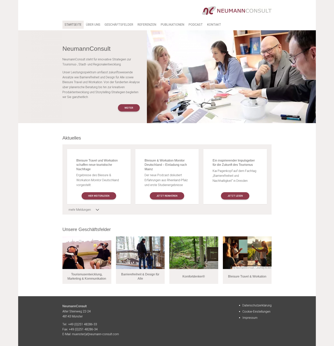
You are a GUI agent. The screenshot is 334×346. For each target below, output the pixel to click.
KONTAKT (214, 24)
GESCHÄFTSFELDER (119, 24)
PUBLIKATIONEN (172, 24)
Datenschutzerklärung (257, 305)
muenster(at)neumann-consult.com (95, 334)
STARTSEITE (73, 24)
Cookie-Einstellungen (256, 311)
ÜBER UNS (93, 24)
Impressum (249, 318)
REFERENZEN (146, 24)
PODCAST (195, 24)
